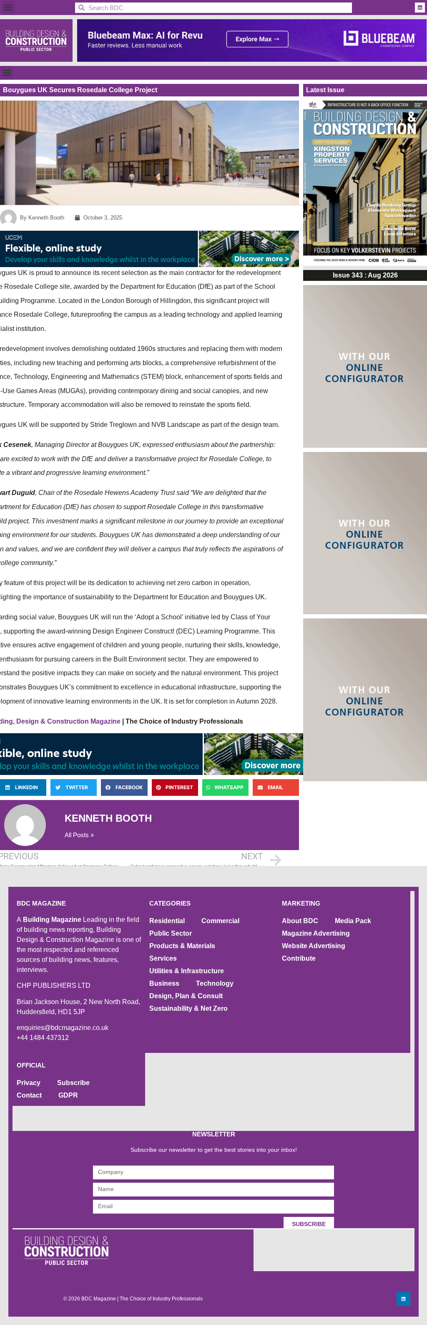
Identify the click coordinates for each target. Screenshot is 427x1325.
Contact (29, 1095)
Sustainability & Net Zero (188, 1008)
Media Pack (353, 920)
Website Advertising (313, 945)
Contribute (299, 958)
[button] (8, 8)
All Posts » (79, 835)
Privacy (28, 1082)
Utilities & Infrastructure (186, 970)
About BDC (300, 920)
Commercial (220, 920)
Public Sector (170, 933)
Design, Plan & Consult (186, 995)
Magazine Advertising (316, 933)
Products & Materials (182, 945)
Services (163, 958)
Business (164, 983)
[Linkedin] (420, 8)
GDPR (68, 1095)
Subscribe (73, 1082)
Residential (167, 920)
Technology (215, 983)
